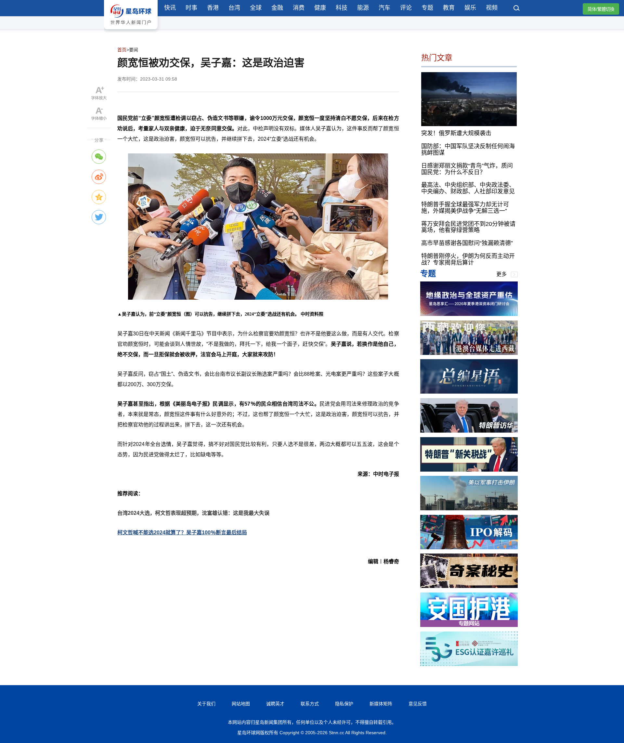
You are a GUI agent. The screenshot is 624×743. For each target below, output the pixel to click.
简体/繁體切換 (601, 9)
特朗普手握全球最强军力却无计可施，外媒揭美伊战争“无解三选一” (465, 207)
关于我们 (206, 703)
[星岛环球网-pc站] (131, 30)
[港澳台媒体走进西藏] (469, 353)
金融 (277, 8)
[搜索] (517, 9)
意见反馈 (418, 703)
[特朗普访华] (469, 431)
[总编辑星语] (469, 392)
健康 (320, 8)
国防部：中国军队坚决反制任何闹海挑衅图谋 (468, 149)
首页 (121, 49)
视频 (492, 8)
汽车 (384, 8)
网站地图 (241, 703)
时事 (191, 8)
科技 (341, 8)
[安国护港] (469, 625)
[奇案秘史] (469, 586)
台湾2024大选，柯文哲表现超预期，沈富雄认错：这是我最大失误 (193, 513)
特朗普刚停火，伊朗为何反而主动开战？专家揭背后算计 (468, 259)
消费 (299, 8)
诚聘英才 (275, 703)
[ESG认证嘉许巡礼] (469, 664)
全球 (256, 8)
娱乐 (470, 8)
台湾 (234, 8)
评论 (406, 8)
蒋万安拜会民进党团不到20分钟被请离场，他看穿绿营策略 (468, 227)
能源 (363, 8)
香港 (213, 8)
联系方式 (310, 703)
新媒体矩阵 (381, 703)
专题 (427, 8)
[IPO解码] (469, 547)
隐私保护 (344, 703)
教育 (449, 8)
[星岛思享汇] (469, 314)
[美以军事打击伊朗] (469, 508)
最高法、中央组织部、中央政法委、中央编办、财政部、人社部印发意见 (468, 188)
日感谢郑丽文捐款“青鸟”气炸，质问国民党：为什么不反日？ (467, 169)
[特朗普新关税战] (469, 470)
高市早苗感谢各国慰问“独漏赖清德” (467, 243)
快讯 (170, 8)
